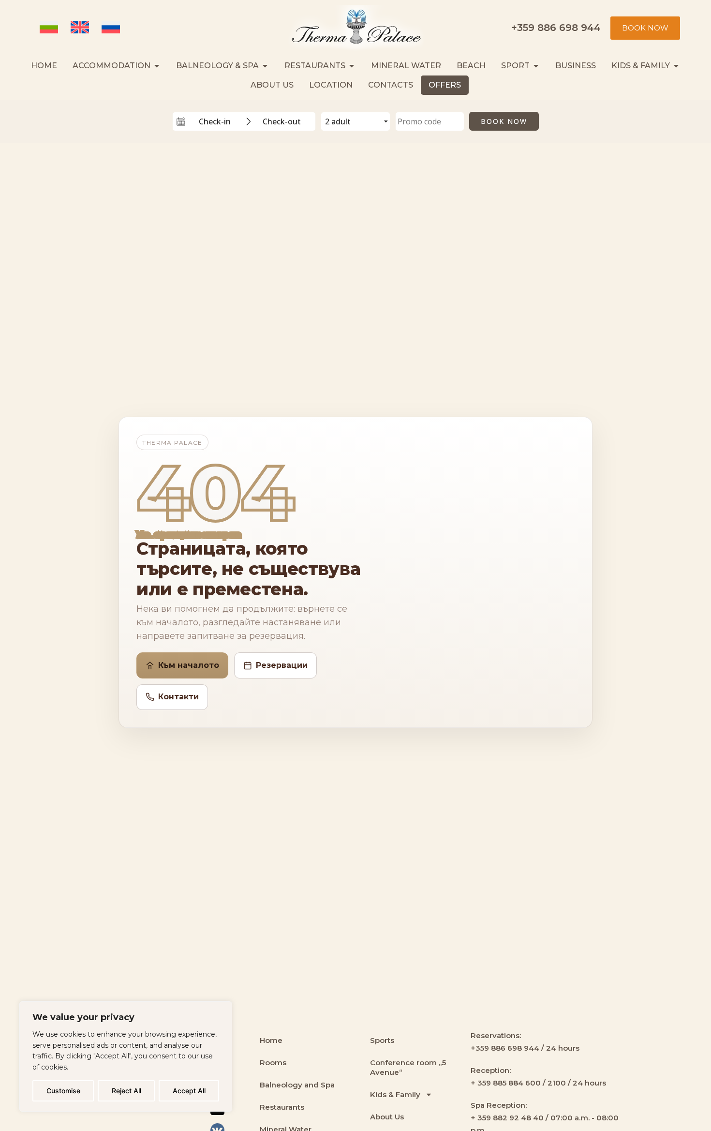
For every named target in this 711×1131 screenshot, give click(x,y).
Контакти (178, 696)
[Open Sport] (536, 66)
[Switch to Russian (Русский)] (112, 28)
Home (271, 1040)
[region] (125, 1056)
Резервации (282, 665)
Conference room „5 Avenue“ (408, 1067)
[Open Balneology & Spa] (265, 66)
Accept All (189, 1090)
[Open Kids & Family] (676, 66)
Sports (382, 1040)
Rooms (273, 1062)
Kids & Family (395, 1094)
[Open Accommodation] (157, 66)
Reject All (126, 1090)
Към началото (188, 665)
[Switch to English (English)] (81, 28)
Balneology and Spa (297, 1084)
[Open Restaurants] (352, 66)
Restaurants (282, 1107)
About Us (387, 1116)
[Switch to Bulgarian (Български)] (50, 28)
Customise (63, 1090)
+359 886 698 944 (556, 27)
